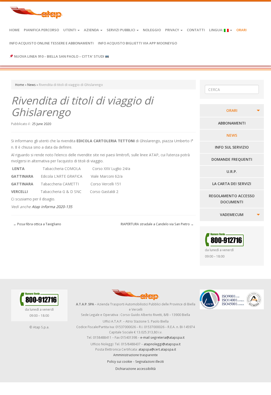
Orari (241, 29)
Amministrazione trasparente (135, 355)
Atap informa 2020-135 (52, 206)
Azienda (92, 29)
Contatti (196, 29)
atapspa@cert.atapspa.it (157, 349)
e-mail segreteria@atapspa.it (162, 337)
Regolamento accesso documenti (232, 199)
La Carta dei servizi (231, 183)
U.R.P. (232, 171)
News (31, 84)
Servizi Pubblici (121, 29)
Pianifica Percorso (41, 29)
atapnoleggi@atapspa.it (162, 344)
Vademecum (231, 214)
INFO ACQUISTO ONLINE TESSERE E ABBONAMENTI (51, 43)
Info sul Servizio (232, 147)
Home (14, 29)
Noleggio (152, 29)
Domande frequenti (231, 159)
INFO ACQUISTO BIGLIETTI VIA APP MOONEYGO (137, 43)
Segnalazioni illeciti (149, 361)
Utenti (70, 29)
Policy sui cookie (119, 361)
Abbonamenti (232, 123)
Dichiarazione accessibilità (135, 368)
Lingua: (216, 29)
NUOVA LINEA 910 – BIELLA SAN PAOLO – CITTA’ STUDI (59, 56)
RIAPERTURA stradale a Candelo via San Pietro (157, 224)
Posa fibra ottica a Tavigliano (37, 224)
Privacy (172, 29)
